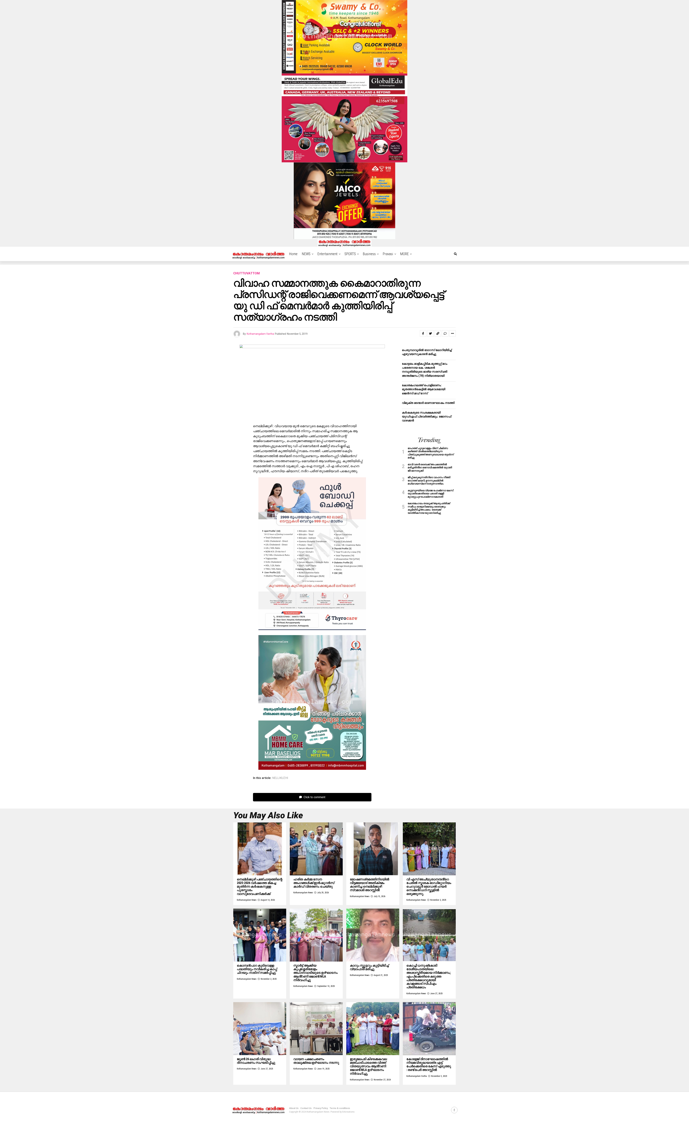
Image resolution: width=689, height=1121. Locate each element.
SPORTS (350, 254)
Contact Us (306, 1108)
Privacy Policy (320, 1108)
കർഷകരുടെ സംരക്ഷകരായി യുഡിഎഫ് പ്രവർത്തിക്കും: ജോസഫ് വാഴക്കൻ (426, 416)
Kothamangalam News (246, 900)
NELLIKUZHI (280, 778)
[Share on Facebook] (423, 333)
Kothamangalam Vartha (260, 333)
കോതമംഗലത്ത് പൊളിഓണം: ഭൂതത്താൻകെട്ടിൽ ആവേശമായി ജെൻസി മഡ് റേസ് (423, 389)
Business (369, 254)
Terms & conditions (340, 1108)
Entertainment (327, 254)
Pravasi (388, 254)
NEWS (306, 254)
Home (293, 254)
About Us (294, 1108)
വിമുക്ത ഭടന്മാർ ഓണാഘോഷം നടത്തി (428, 403)
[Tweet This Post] (430, 333)
